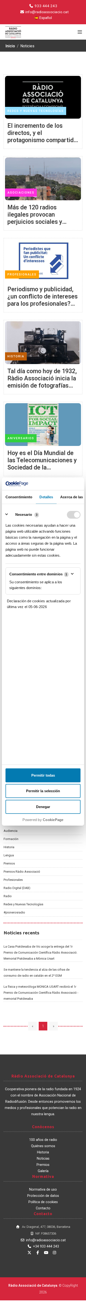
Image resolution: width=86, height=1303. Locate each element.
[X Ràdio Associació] (29, 1252)
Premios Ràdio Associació (22, 871)
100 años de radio (43, 1140)
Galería (43, 1171)
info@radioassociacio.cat (46, 12)
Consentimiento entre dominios (38, 574)
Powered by (42, 819)
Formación (11, 839)
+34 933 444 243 (46, 1246)
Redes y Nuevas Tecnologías (23, 904)
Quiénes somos (43, 1146)
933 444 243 (45, 6)
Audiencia (10, 831)
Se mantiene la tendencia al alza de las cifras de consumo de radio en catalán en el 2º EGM (37, 972)
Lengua (9, 855)
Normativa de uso (43, 1189)
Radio (8, 896)
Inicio (10, 46)
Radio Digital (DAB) (17, 888)
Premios (9, 863)
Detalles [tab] (46, 497)
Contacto (43, 1208)
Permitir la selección (43, 791)
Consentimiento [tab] (18, 497)
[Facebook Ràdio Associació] (37, 1252)
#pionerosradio (14, 912)
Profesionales (13, 880)
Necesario (23, 514)
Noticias (43, 1159)
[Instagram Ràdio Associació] (54, 1252)
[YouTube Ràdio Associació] (46, 1252)
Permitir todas (43, 775)
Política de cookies (43, 1202)
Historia (9, 847)
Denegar (43, 806)
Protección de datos (43, 1196)
